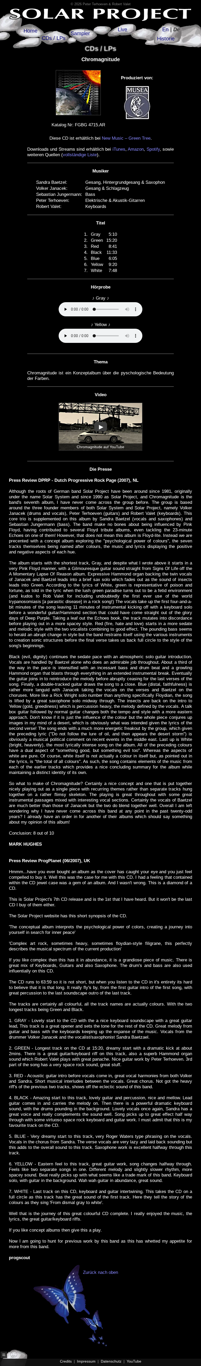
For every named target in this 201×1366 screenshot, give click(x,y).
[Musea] (137, 120)
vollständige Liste (80, 154)
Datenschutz (111, 1361)
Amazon (136, 149)
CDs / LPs (53, 38)
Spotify (153, 149)
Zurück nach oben (100, 1272)
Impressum (86, 1361)
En (165, 29)
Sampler (80, 33)
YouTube (134, 1361)
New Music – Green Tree (126, 138)
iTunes (119, 149)
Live (122, 29)
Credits (66, 1361)
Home (30, 31)
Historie (166, 38)
